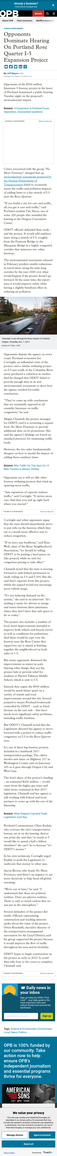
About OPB (7, 20)
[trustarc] (48, 1152)
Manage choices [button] (15, 1135)
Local (7, 1032)
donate (38, 13)
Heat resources (24, 20)
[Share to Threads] (25, 66)
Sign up (46, 1015)
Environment (45, 1028)
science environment (14, 29)
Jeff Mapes (12, 73)
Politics (22, 1032)
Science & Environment (23, 1028)
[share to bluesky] (15, 66)
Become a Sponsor (45, 121)
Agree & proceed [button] (42, 1135)
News (14, 1032)
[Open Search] (47, 13)
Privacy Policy (9, 1152)
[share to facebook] (11, 66)
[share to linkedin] (20, 66)
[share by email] (6, 66)
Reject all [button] (28, 1144)
